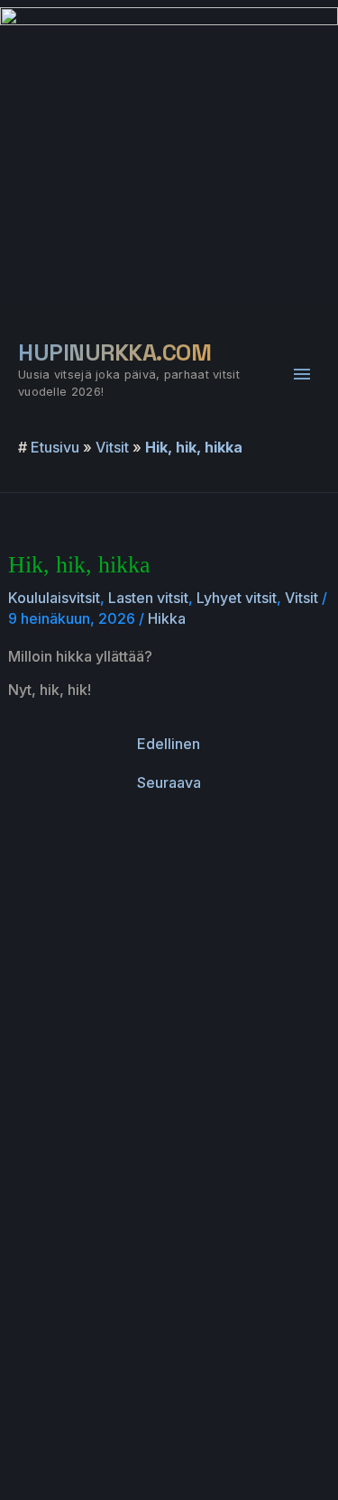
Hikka (167, 618)
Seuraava (169, 782)
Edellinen (168, 743)
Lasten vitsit (148, 598)
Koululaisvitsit (54, 598)
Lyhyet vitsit (236, 598)
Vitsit (112, 447)
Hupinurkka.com (114, 352)
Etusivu (55, 447)
